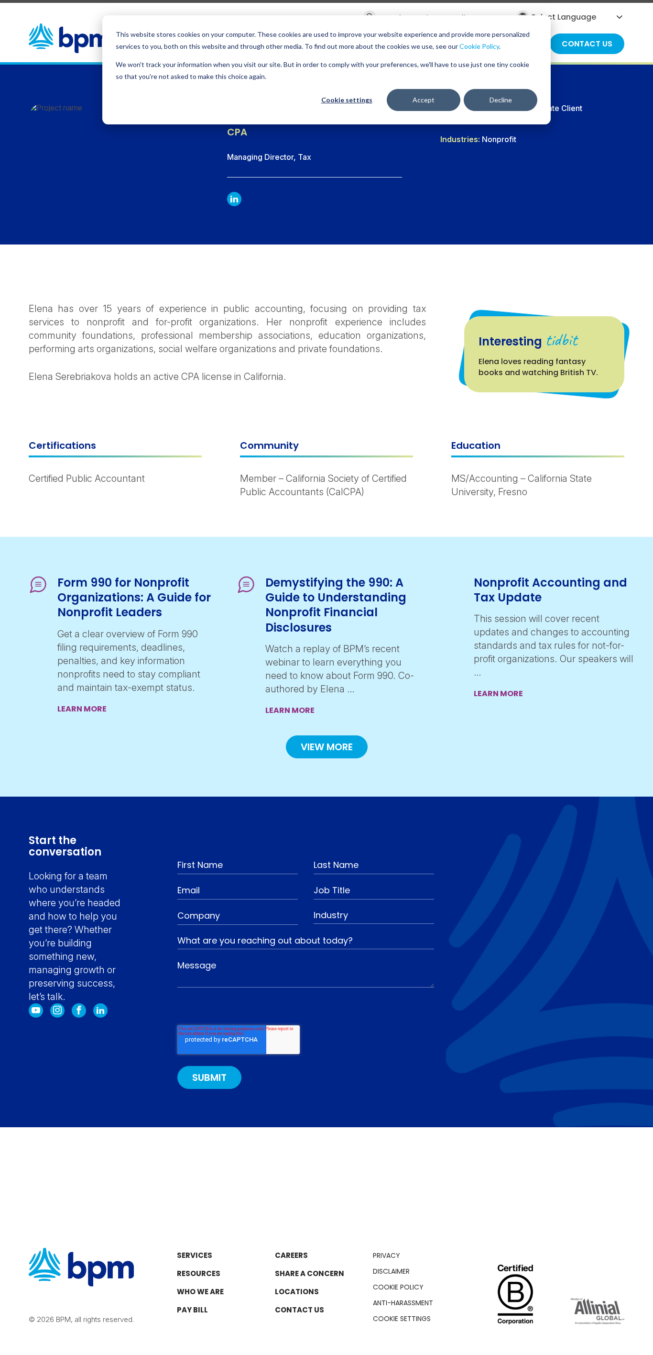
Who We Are (200, 1292)
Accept (424, 100)
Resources (198, 1273)
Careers (291, 1255)
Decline (501, 100)
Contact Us (299, 1310)
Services (194, 1255)
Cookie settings (346, 100)
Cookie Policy (479, 46)
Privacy (386, 1255)
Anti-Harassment (403, 1303)
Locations (297, 1292)
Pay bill (192, 1310)
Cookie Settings (402, 1318)
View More (327, 747)
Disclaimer (391, 1271)
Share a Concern (309, 1273)
